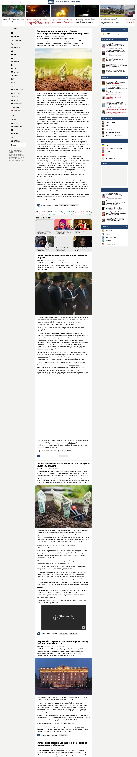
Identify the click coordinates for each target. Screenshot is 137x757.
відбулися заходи (66, 370)
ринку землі (54, 194)
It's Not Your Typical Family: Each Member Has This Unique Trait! (44, 249)
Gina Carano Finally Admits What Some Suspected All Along (82, 249)
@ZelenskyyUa (42, 445)
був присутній (74, 365)
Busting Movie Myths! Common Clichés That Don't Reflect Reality (63, 232)
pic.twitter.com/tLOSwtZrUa (47, 447)
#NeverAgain (83, 445)
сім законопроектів (74, 600)
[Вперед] (134, 15)
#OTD (39, 441)
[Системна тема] (12, 2)
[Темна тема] (15, 2)
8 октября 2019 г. (65, 451)
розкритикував (42, 357)
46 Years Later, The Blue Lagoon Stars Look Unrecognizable (62, 249)
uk (124, 2)
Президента (79, 727)
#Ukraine (72, 443)
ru (128, 2)
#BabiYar (86, 441)
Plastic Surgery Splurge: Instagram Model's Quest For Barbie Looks (44, 232)
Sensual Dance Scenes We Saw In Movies (82, 231)
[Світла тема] (9, 2)
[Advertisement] (114, 176)
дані (50, 655)
